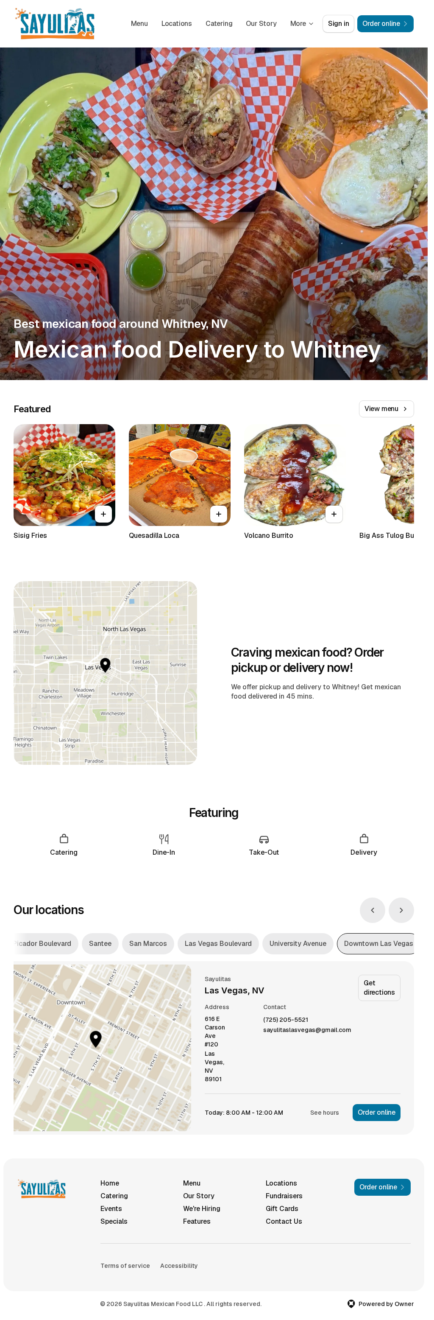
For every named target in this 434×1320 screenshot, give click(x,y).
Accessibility (179, 1266)
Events (111, 1208)
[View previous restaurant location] (372, 910)
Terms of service (125, 1266)
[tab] (42, 943)
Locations (176, 23)
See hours (324, 1112)
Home (109, 1183)
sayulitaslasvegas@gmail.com (307, 1030)
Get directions (379, 988)
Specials (114, 1221)
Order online (376, 1112)
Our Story (261, 23)
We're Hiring (201, 1208)
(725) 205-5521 (285, 1020)
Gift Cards (282, 1208)
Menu (139, 23)
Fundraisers (284, 1195)
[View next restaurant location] (401, 910)
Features (197, 1221)
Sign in (338, 23)
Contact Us (284, 1221)
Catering (219, 23)
